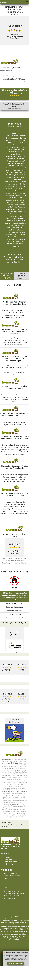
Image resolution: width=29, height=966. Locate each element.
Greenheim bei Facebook (14, 891)
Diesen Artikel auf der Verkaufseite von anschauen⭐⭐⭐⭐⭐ (14, 94)
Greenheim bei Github (13, 896)
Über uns (6, 857)
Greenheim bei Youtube (14, 898)
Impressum (7, 859)
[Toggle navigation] (27, 2)
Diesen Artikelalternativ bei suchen (22, 276)
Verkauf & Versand (10, 873)
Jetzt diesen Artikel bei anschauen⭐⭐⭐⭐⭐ (7, 275)
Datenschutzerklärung (11, 862)
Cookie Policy (8, 864)
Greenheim (4, 2)
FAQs (5, 878)
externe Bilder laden (16, 963)
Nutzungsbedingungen (11, 876)
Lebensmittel (10, 824)
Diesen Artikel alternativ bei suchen (14, 106)
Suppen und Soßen (19, 824)
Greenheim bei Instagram (14, 894)
